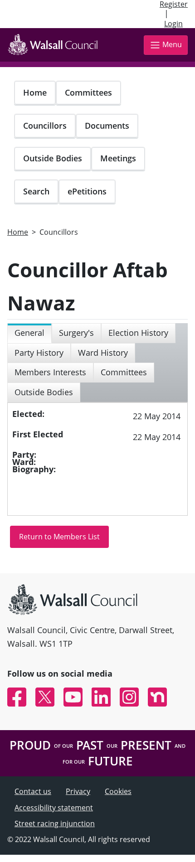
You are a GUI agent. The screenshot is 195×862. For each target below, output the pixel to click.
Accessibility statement (54, 808)
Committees (88, 92)
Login (173, 24)
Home (35, 92)
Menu (172, 44)
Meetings (118, 158)
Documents (107, 125)
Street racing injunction (55, 823)
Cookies (118, 791)
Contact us (33, 791)
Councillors (45, 125)
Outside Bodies (52, 158)
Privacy (78, 791)
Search (36, 191)
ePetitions (87, 191)
